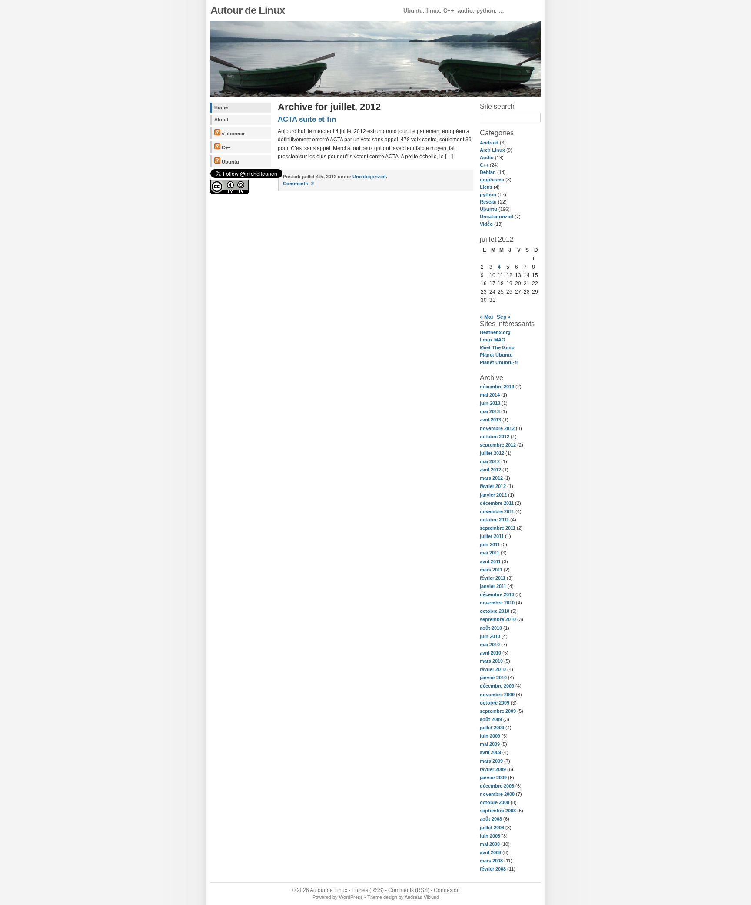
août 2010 (491, 628)
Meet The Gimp (497, 347)
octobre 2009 (494, 702)
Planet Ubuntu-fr (499, 362)
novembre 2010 (497, 602)
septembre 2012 (498, 444)
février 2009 (493, 769)
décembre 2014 (497, 386)
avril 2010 (490, 652)
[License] (229, 191)
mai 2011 (489, 552)
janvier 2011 (493, 586)
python (488, 194)
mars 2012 (491, 478)
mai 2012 (490, 461)
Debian (488, 172)
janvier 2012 (493, 495)
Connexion (447, 890)
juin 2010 (490, 636)
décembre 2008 (497, 785)
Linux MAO (492, 339)
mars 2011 (491, 569)
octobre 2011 (494, 519)
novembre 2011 (497, 511)
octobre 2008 (494, 802)
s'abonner (232, 133)
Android (489, 142)
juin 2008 (490, 835)
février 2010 (493, 669)
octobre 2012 (494, 436)
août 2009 (491, 719)
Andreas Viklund (422, 897)
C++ (225, 147)
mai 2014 (490, 394)
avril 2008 (490, 852)
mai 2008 (490, 844)
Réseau (488, 201)
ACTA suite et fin (307, 119)
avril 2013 (490, 419)
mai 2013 (490, 411)
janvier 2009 (493, 777)
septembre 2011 (497, 528)
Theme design (382, 897)
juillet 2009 (492, 727)
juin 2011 (490, 544)
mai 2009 (490, 744)
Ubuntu (229, 161)
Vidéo (486, 224)
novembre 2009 (497, 694)
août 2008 (491, 819)
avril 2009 (490, 752)
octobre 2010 (494, 611)
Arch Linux (492, 150)
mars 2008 (491, 860)
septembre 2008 (498, 810)
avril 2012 (490, 469)
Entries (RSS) (368, 890)
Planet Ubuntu (496, 354)
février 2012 (493, 486)
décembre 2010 (497, 594)
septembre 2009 (498, 711)
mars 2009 (491, 761)
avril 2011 (490, 561)
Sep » (504, 317)
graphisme (492, 179)
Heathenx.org (495, 332)
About (221, 119)
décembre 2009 (497, 685)
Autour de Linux (247, 10)
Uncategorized (496, 216)
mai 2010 (490, 644)
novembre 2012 (497, 428)
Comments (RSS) (408, 890)
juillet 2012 (492, 453)
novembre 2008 (497, 794)
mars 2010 (491, 661)
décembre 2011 (497, 503)
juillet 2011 (492, 536)
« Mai (486, 317)
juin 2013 (490, 403)
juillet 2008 (492, 827)
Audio (487, 157)
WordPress (351, 897)
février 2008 (493, 869)
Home (221, 107)
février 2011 (492, 578)
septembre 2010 (498, 619)
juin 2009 (490, 735)
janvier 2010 (493, 677)
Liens (486, 187)
